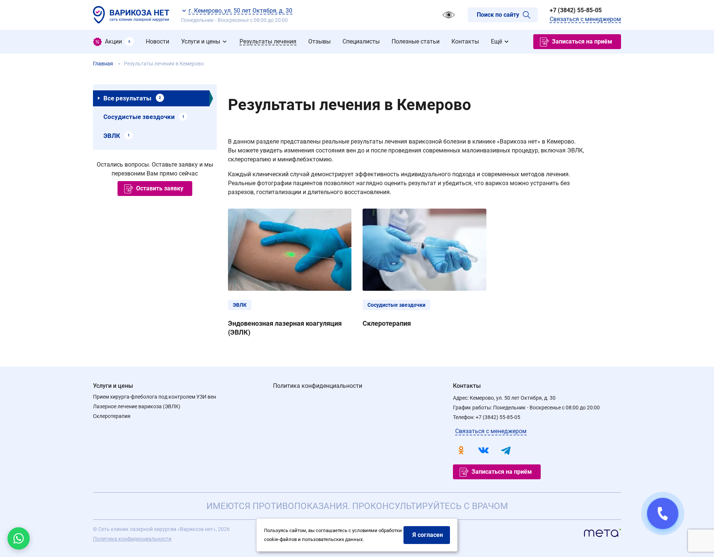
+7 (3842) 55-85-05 (576, 10)
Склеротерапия (112, 416)
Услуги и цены (113, 385)
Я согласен (427, 534)
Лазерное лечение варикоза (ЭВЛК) (136, 406)
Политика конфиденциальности (317, 385)
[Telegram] (506, 450)
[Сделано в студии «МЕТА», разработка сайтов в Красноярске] (602, 534)
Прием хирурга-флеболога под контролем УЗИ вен (154, 397)
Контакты (467, 385)
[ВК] (483, 450)
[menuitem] (113, 41)
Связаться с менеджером (585, 19)
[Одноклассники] (461, 450)
